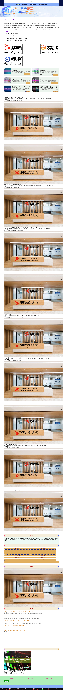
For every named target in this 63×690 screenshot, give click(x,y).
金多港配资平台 (6, 229)
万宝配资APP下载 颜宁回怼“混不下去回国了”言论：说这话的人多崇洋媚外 (14, 357)
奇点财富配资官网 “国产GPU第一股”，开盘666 (10, 444)
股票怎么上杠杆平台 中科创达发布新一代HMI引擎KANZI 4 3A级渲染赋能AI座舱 (15, 401)
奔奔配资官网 (43, 557)
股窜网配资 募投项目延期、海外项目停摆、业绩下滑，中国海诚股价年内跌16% (15, 487)
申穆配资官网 (6, 186)
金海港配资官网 (17, 553)
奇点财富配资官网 (6, 446)
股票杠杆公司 (6, 316)
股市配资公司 (30, 678)
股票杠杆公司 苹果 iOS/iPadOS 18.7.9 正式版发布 (11, 314)
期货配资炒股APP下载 (43, 559)
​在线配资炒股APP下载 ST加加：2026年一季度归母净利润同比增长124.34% (15, 672)
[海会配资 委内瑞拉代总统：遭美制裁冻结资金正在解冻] (18, 660)
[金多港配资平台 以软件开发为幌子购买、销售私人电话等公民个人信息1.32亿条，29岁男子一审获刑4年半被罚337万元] (33, 250)
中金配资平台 (17, 550)
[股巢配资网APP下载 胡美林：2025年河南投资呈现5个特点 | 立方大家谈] (35, 71)
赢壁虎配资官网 (28, 91)
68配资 (43, 553)
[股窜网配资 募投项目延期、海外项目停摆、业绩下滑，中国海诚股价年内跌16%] (33, 510)
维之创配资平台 (6, 142)
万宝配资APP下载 (6, 359)
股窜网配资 (5, 489)
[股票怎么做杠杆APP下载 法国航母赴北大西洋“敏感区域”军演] (35, 80)
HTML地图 (35, 685)
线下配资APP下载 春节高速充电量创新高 (12, 33)
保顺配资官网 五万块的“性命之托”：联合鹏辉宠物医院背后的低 (16, 40)
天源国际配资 (17, 557)
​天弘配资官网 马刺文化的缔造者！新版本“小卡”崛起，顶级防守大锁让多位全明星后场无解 (17, 674)
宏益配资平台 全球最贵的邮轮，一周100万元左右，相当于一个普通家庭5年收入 (17, 620)
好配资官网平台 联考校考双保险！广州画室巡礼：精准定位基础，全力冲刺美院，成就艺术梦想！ (20, 611)
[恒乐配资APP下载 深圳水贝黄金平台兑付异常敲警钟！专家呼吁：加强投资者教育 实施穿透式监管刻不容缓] (35, 89)
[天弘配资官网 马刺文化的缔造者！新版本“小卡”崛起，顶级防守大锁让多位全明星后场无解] (7, 80)
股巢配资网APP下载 (55, 74)
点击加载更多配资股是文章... (31, 533)
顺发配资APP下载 (6, 272)
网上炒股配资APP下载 (43, 548)
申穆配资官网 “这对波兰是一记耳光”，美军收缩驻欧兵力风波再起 (13, 184)
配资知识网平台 (6, 99)
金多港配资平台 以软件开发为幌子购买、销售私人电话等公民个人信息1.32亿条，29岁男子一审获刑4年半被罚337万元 (21, 227)
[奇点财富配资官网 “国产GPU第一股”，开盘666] (33, 467)
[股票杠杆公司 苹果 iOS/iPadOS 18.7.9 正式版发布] (33, 337)
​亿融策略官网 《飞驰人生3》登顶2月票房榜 (10, 671)
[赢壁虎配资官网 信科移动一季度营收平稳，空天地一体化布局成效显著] (7, 89)
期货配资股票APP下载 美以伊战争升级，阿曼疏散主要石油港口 (16, 38)
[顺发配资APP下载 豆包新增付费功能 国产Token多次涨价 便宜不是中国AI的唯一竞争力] (33, 294)
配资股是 (12, 678)
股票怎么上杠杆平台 (7, 403)
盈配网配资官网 (43, 555)
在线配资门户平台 (17, 548)
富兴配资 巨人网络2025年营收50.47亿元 (12, 36)
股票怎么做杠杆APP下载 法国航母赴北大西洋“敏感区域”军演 (14, 625)
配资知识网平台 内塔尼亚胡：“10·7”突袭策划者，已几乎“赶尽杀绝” (13, 97)
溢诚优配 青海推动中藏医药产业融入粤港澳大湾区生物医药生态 (14, 630)
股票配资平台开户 (48, 678)
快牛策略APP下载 (17, 559)
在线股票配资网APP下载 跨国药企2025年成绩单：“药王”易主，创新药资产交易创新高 (18, 616)
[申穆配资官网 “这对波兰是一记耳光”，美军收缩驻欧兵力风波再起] (33, 207)
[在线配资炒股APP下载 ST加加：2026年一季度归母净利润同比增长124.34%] (7, 71)
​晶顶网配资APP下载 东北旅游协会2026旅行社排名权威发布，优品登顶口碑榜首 (15, 670)
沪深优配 (43, 550)
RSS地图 (33, 685)
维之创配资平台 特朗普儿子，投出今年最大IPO (10, 140)
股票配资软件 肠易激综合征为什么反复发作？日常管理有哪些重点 (16, 35)
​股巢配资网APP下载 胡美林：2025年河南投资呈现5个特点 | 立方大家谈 (14, 673)
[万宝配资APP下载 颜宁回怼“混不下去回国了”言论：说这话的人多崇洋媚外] (33, 380)
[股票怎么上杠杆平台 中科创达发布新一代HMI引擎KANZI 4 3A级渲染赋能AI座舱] (33, 424)
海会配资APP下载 (17, 555)
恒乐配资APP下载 (55, 91)
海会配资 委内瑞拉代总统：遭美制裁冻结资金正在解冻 (12, 650)
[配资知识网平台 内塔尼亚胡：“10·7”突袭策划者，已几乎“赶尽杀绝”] (33, 120)
